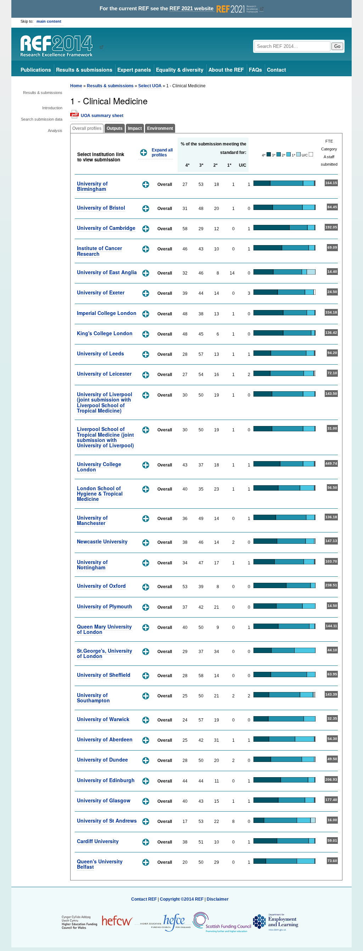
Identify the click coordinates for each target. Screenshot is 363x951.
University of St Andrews (107, 820)
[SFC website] (221, 921)
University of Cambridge (106, 227)
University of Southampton (93, 697)
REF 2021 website (192, 8)
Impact (135, 128)
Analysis (55, 130)
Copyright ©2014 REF (182, 899)
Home (76, 85)
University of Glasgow (103, 800)
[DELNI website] (275, 921)
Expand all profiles (162, 153)
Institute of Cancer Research (99, 250)
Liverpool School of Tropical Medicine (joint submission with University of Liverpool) (105, 437)
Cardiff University (98, 841)
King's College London (105, 333)
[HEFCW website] (97, 921)
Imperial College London (106, 312)
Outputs (115, 128)
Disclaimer (218, 899)
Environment (160, 128)
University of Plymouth (104, 606)
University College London (99, 466)
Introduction (52, 108)
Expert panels (134, 69)
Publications (36, 69)
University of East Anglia (107, 272)
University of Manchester (92, 520)
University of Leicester (104, 373)
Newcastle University (102, 541)
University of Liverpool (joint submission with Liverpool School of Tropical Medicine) (104, 402)
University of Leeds (100, 353)
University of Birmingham (92, 186)
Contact (276, 69)
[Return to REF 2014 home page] (59, 46)
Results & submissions (84, 69)
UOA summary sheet (102, 115)
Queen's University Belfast (100, 864)
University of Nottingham (92, 564)
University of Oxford (101, 585)
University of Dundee (102, 759)
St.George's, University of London (104, 653)
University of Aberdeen (105, 739)
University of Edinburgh (106, 780)
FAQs (255, 69)
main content (49, 21)
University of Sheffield (103, 674)
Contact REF (144, 899)
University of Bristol (101, 207)
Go (337, 46)
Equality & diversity (179, 69)
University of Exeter (100, 292)
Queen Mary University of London (104, 629)
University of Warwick (103, 719)
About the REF (226, 69)
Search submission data (41, 119)
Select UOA (150, 85)
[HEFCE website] (163, 922)
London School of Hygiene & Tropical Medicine (100, 494)
